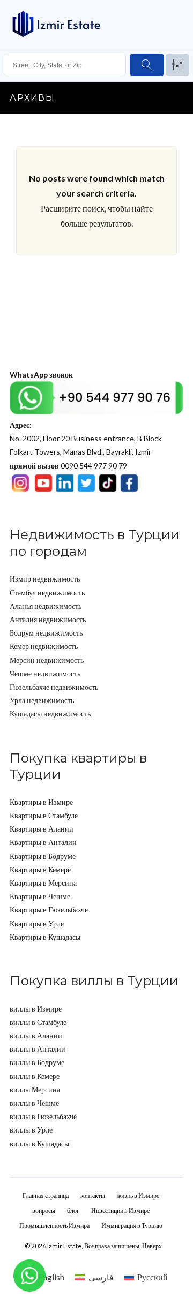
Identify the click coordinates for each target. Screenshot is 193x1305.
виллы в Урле (31, 1129)
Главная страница (46, 1195)
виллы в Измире (36, 1008)
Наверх (152, 1246)
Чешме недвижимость (45, 673)
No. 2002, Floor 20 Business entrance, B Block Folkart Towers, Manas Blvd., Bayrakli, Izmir (86, 438)
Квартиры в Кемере (40, 869)
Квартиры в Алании (41, 828)
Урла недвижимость (42, 700)
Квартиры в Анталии (43, 842)
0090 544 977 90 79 (68, 465)
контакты (92, 1195)
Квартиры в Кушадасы (45, 936)
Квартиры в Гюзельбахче (49, 909)
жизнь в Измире (138, 1195)
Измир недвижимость (45, 578)
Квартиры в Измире (41, 801)
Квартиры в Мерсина (43, 882)
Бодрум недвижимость (46, 632)
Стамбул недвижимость (47, 592)
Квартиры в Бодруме (43, 856)
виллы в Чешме (34, 1102)
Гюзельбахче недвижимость (54, 686)
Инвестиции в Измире (120, 1210)
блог (73, 1210)
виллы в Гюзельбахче (43, 1116)
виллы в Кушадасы (39, 1143)
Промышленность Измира (54, 1225)
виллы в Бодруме (37, 1062)
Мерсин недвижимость (47, 660)
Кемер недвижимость (44, 646)
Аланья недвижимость (45, 605)
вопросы (43, 1210)
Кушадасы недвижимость (50, 713)
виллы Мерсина (35, 1089)
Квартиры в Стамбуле (44, 815)
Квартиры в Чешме (40, 896)
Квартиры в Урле (37, 923)
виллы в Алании (36, 1035)
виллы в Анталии (37, 1048)
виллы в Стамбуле (38, 1022)
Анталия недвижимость (48, 619)
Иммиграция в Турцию (131, 1225)
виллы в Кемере (35, 1076)
